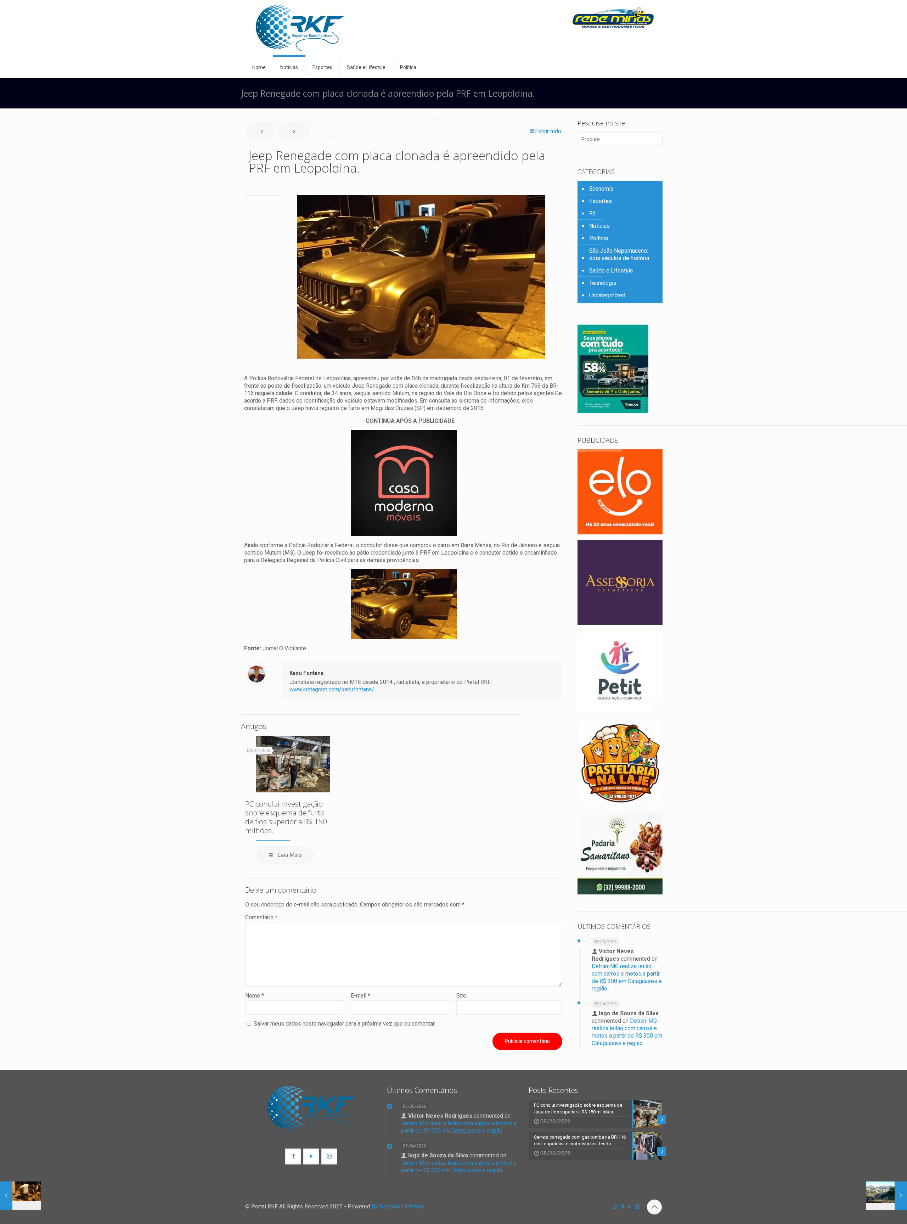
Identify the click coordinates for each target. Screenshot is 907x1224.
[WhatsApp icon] (615, 1206)
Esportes (600, 201)
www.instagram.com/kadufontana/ (331, 689)
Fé (592, 213)
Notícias (599, 226)
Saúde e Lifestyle (611, 270)
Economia (601, 188)
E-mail (360, 995)
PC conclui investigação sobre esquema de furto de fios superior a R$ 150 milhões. (286, 817)
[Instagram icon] (637, 1206)
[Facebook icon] (622, 1206)
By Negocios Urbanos (399, 1206)
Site (461, 995)
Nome (254, 995)
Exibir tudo (548, 131)
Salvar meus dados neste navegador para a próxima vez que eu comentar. (344, 1023)
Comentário (261, 917)
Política (598, 238)
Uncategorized (607, 295)
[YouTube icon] (629, 1206)
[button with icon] (293, 1156)
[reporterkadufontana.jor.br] (300, 28)
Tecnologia (602, 283)
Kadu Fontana (306, 673)
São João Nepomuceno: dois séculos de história (619, 254)
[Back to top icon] (654, 1207)
